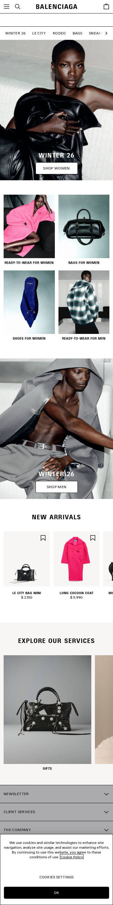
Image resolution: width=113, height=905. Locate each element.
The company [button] (17, 829)
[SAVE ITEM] (43, 537)
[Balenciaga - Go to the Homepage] (56, 6)
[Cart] (106, 6)
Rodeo (59, 33)
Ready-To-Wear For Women (29, 263)
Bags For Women (83, 263)
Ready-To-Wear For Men (83, 338)
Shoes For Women (29, 338)
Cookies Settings (56, 877)
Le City (39, 33)
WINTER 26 (15, 33)
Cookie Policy (72, 857)
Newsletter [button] (16, 794)
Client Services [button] (19, 811)
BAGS (77, 33)
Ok (56, 892)
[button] (105, 33)
